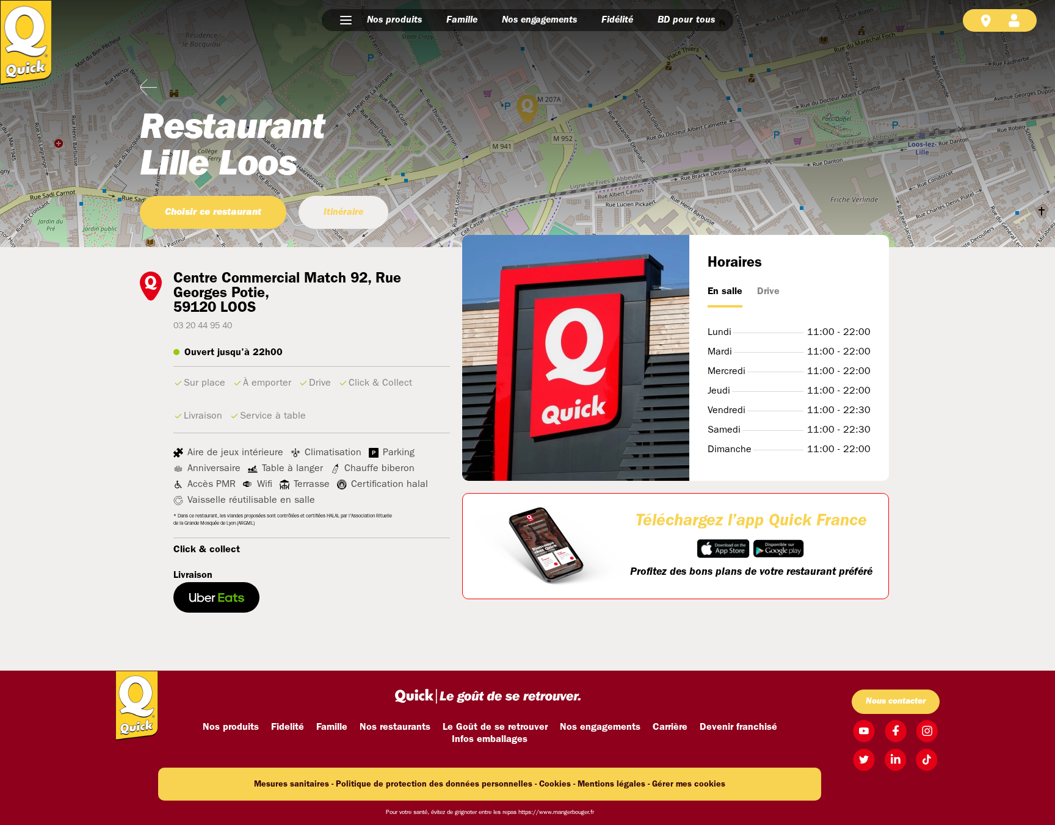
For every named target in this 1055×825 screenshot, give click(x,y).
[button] (346, 20)
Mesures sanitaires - (293, 784)
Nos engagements (539, 20)
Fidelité (287, 727)
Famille (461, 20)
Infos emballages (490, 739)
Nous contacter (896, 701)
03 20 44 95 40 (202, 326)
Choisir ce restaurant (213, 212)
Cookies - (557, 784)
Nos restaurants (395, 727)
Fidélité (617, 20)
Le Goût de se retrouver (495, 727)
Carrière (670, 727)
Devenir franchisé (738, 727)
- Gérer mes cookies (686, 784)
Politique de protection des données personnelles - (436, 784)
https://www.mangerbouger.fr (556, 812)
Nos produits (394, 20)
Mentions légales (611, 784)
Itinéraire (343, 212)
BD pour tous (686, 20)
